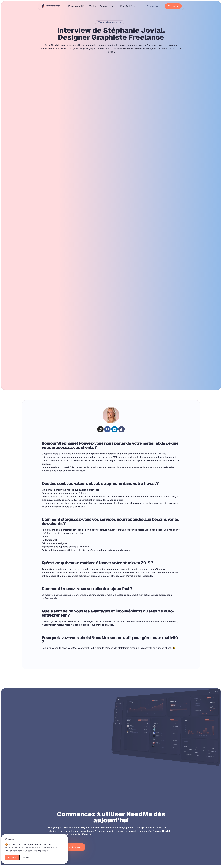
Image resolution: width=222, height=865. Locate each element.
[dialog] (111, 432)
